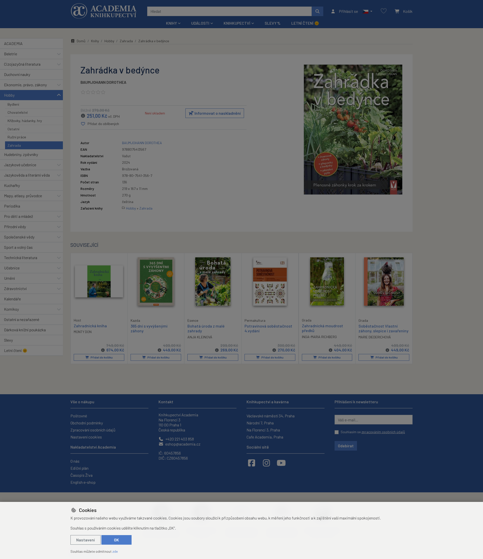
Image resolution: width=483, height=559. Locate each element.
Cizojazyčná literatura (22, 64)
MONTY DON (83, 332)
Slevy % (272, 23)
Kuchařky (12, 185)
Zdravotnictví (15, 288)
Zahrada (14, 145)
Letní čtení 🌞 (305, 23)
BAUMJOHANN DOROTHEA (103, 82)
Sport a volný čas (18, 247)
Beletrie (10, 53)
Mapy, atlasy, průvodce (23, 195)
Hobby (9, 95)
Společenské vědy (19, 236)
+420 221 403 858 (179, 438)
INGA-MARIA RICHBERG (319, 337)
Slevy (8, 340)
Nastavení (85, 539)
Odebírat (346, 445)
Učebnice (12, 267)
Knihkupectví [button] (237, 23)
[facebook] (252, 463)
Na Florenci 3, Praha (263, 429)
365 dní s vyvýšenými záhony (149, 328)
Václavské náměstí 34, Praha (271, 415)
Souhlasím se (373, 432)
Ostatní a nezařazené (21, 319)
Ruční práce (17, 137)
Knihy (95, 41)
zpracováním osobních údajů (383, 432)
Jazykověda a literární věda (27, 175)
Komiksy (11, 309)
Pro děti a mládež (18, 216)
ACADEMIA (13, 43)
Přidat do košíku (101, 357)
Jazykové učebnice (20, 164)
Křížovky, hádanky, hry (25, 120)
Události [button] (200, 23)
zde (115, 551)
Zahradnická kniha (90, 325)
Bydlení (13, 104)
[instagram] (266, 463)
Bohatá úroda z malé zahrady (206, 328)
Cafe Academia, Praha (265, 436)
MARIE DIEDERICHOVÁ (374, 337)
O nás (74, 461)
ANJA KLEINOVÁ (199, 337)
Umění (9, 278)
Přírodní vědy (15, 226)
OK (116, 539)
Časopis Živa (81, 475)
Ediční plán (79, 468)
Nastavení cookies (86, 436)
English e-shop (83, 482)
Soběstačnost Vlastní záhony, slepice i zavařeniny (383, 328)
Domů (81, 41)
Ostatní (13, 129)
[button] (367, 11)
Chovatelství (18, 112)
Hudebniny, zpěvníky (21, 154)
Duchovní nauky (17, 74)
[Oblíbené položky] (383, 11)
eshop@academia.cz (182, 444)
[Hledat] (317, 11)
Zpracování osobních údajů (92, 429)
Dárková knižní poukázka (25, 329)
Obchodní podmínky (86, 422)
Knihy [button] (171, 23)
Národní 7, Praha (260, 422)
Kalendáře (12, 298)
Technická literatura (20, 257)
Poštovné (78, 415)
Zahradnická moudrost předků (322, 328)
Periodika (12, 206)
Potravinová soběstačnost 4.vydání (268, 328)
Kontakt (165, 401)
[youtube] (281, 463)
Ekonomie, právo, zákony (25, 84)
